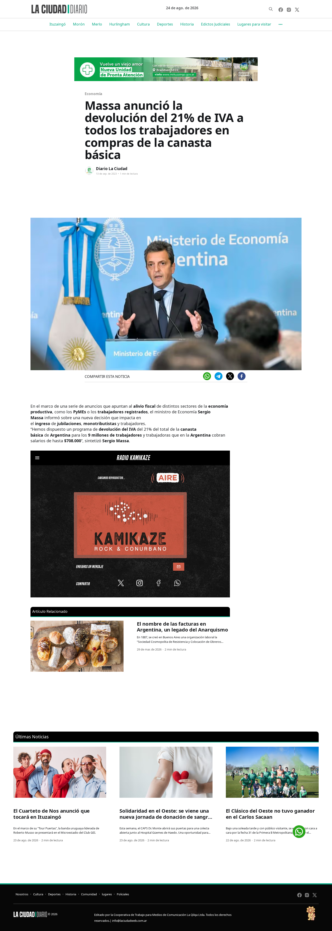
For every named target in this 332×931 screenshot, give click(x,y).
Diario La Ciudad (111, 168)
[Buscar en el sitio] (270, 9)
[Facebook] (241, 376)
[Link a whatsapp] (299, 830)
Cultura (143, 24)
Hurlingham (119, 24)
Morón (79, 24)
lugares (107, 894)
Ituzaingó (57, 24)
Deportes (165, 24)
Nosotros (22, 894)
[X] (230, 376)
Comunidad (89, 894)
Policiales (123, 894)
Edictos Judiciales (215, 24)
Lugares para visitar (254, 24)
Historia (187, 24)
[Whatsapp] (207, 376)
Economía (93, 93)
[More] (280, 24)
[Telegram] (218, 376)
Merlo (97, 24)
